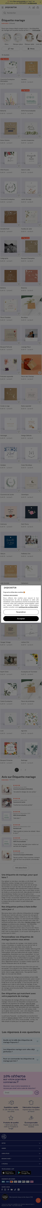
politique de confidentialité (28, 607)
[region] (21, 604)
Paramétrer (21, 612)
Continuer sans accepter (10, 595)
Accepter (21, 618)
